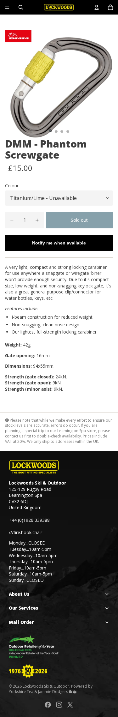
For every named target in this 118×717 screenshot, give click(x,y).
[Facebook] (48, 704)
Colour (12, 186)
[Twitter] (70, 704)
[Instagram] (59, 704)
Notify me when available (59, 242)
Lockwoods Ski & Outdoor (46, 686)
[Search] (21, 7)
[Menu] (7, 7)
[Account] (97, 7)
